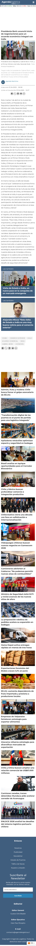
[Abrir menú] (33, 2)
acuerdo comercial (10, 341)
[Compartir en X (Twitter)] (15, 93)
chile (29, 338)
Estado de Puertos (18, 860)
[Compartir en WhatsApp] (23, 93)
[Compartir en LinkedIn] (17, 93)
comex (4, 338)
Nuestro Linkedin (18, 868)
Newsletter (18, 856)
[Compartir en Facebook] (11, 93)
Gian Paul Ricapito (18, 923)
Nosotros (18, 848)
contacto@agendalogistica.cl (18, 932)
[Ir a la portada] (15, 2)
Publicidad (18, 852)
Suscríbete (18, 896)
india (22, 341)
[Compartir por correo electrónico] (21, 93)
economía (20, 344)
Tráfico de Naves (18, 864)
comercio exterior (17, 338)
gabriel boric (7, 344)
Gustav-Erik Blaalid (18, 914)
